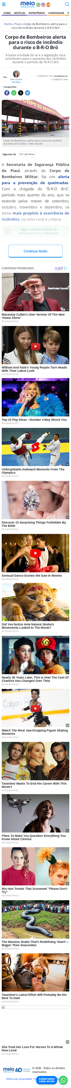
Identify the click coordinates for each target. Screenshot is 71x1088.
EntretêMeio (37, 13)
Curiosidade (56, 13)
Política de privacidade (19, 1079)
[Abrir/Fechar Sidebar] (4, 4)
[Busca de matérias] (67, 5)
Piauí (17, 24)
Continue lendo (35, 251)
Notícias (19, 13)
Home (7, 13)
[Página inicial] (27, 4)
